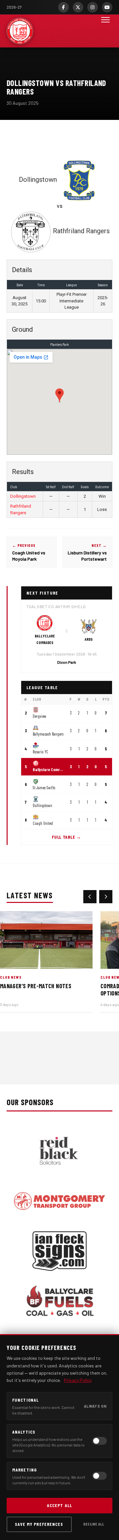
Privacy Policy (78, 1380)
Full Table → (66, 837)
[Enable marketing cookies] (99, 1476)
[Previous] (90, 896)
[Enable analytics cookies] (99, 1441)
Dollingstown (23, 496)
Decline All (93, 1524)
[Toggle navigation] (105, 30)
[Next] (105, 896)
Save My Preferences (39, 1524)
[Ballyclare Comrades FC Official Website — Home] (20, 30)
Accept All (59, 1505)
